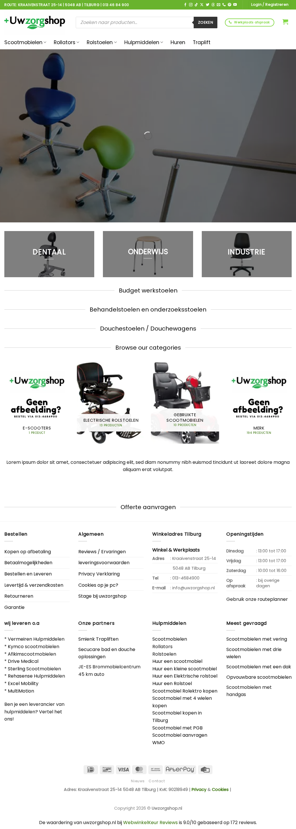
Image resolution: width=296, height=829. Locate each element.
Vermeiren (20, 639)
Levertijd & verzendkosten (33, 585)
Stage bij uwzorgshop (102, 596)
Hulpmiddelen (141, 42)
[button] (285, 21)
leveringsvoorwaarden (104, 562)
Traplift (201, 42)
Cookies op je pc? (98, 585)
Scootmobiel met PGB (177, 728)
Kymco (16, 646)
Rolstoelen (100, 42)
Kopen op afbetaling (27, 551)
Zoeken (205, 22)
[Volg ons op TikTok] (196, 5)
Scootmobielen (23, 42)
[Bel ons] (224, 5)
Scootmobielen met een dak (258, 666)
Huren (178, 42)
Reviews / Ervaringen (102, 551)
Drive (14, 661)
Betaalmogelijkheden (28, 562)
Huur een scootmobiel (177, 661)
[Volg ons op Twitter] (207, 5)
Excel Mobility (23, 683)
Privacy (199, 789)
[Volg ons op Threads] (213, 5)
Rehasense (20, 676)
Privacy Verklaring (99, 574)
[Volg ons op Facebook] (185, 5)
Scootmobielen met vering (256, 639)
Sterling (16, 668)
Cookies (220, 789)
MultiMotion (21, 691)
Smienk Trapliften (98, 639)
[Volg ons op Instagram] (191, 5)
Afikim (15, 654)
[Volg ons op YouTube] (235, 5)
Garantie (14, 607)
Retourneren (18, 596)
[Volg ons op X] (202, 5)
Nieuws (138, 781)
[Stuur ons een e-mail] (218, 5)
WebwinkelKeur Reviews (150, 822)
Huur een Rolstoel (172, 683)
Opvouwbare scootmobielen (259, 677)
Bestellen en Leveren (28, 574)
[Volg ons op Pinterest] (229, 5)
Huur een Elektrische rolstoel (184, 676)
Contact (157, 781)
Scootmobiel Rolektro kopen (184, 691)
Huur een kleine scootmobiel (184, 668)
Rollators (64, 42)
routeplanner (273, 599)
